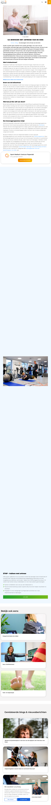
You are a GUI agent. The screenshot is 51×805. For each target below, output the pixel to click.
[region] (17, 793)
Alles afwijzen (11, 799)
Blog (16, 42)
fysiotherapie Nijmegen (25, 146)
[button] (42, 2)
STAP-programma (39, 136)
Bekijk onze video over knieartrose (13, 79)
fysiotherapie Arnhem (40, 146)
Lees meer (25, 597)
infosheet (41, 125)
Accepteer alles (23, 799)
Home (12, 42)
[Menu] (45, 2)
